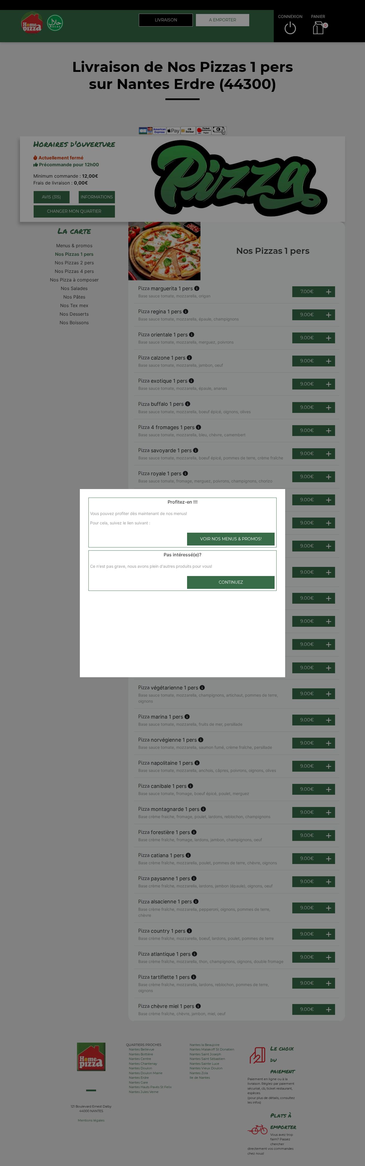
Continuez (231, 582)
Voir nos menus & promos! (231, 539)
